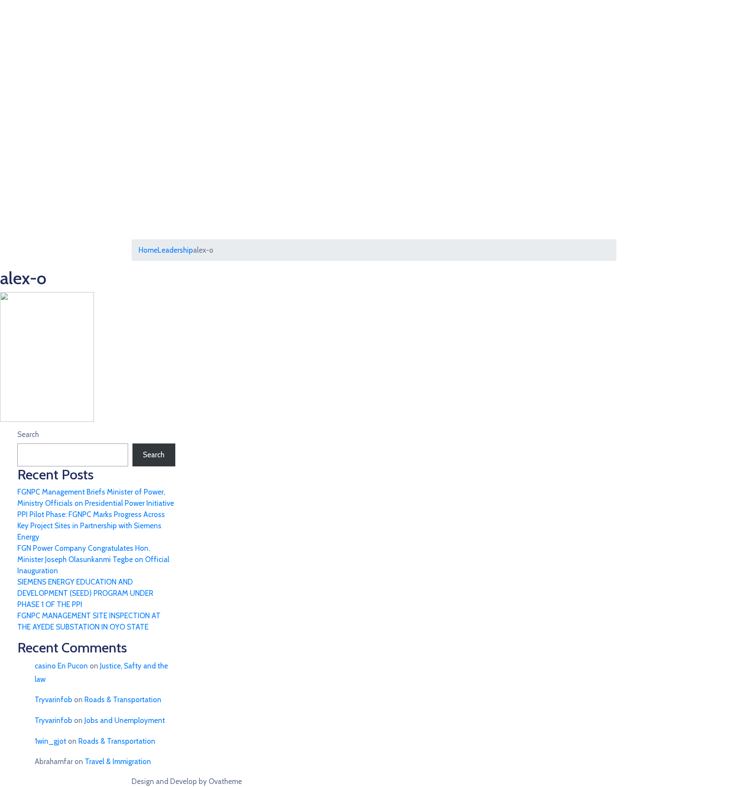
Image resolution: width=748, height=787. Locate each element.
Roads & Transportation (122, 699)
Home (148, 250)
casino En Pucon (61, 666)
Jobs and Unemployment (124, 720)
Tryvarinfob (53, 699)
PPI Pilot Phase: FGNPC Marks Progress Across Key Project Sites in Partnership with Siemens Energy (91, 525)
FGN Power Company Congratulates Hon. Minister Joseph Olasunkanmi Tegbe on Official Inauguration (93, 559)
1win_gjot (50, 741)
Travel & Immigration (118, 761)
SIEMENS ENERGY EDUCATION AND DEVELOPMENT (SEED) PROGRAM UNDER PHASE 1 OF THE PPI (85, 593)
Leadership (175, 250)
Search (28, 434)
